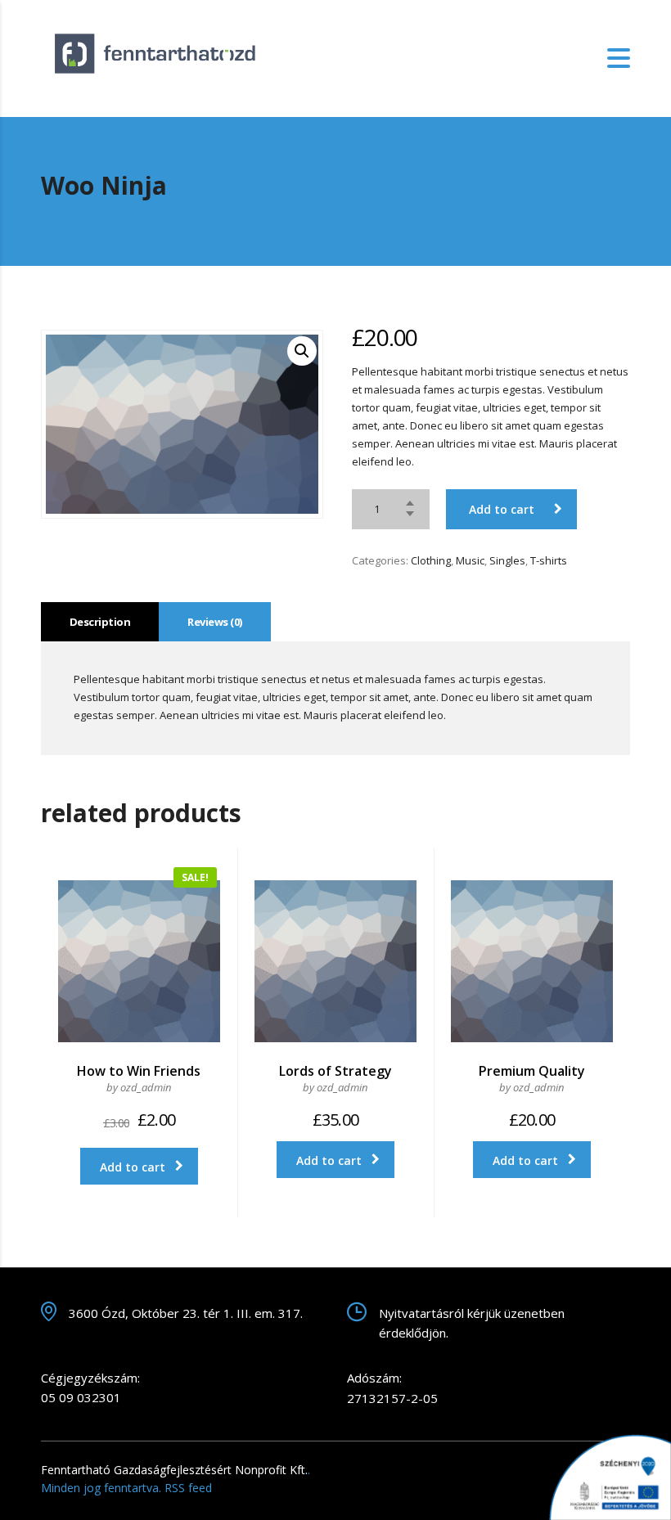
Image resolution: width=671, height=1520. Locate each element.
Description (100, 621)
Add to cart (501, 509)
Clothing (431, 560)
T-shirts (548, 560)
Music (470, 560)
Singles (507, 560)
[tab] (100, 621)
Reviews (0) (214, 621)
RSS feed (188, 1487)
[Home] (159, 57)
